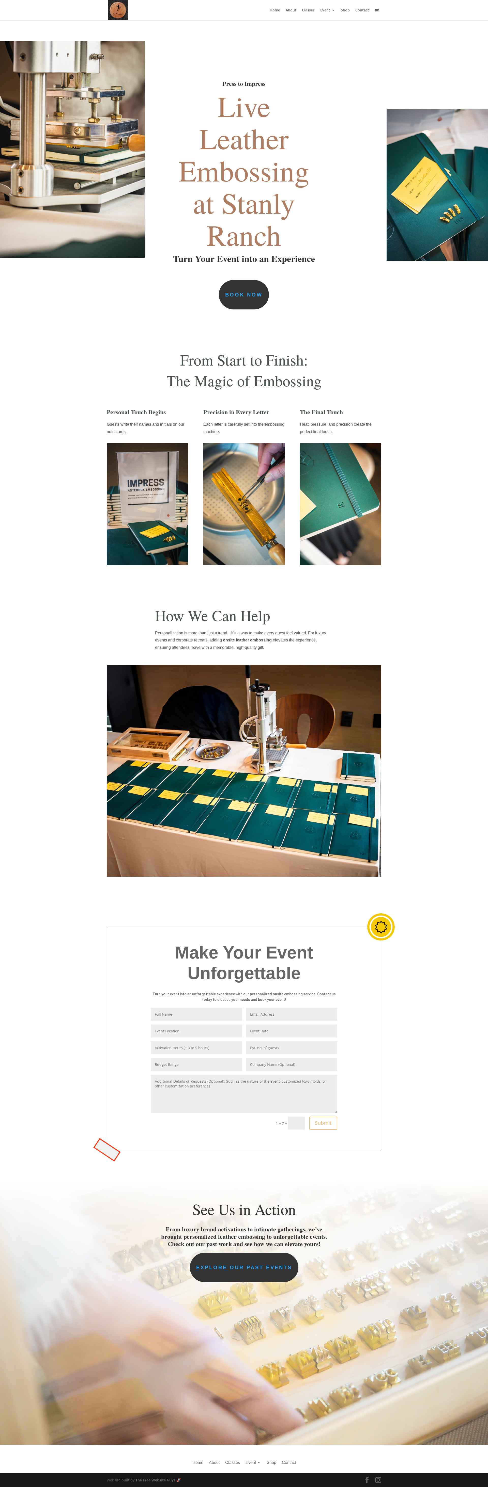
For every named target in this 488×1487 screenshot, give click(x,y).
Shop (345, 10)
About (291, 10)
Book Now (244, 295)
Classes (308, 10)
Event (325, 10)
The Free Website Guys (155, 1480)
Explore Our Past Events (244, 1267)
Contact (362, 10)
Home (275, 10)
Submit (323, 1122)
